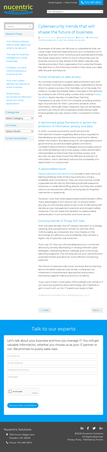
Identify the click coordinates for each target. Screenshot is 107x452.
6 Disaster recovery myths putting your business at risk (16, 70)
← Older (44, 310)
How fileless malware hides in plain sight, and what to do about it (18, 44)
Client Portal (71, 2)
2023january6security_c (48, 40)
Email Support (55, 2)
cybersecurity (72, 40)
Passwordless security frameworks (56, 173)
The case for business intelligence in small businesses (17, 57)
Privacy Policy (74, 439)
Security (81, 37)
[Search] (30, 26)
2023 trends (93, 37)
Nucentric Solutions (67, 37)
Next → (97, 310)
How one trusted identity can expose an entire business (18, 83)
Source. (86, 295)
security (82, 40)
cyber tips (62, 40)
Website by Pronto (93, 439)
